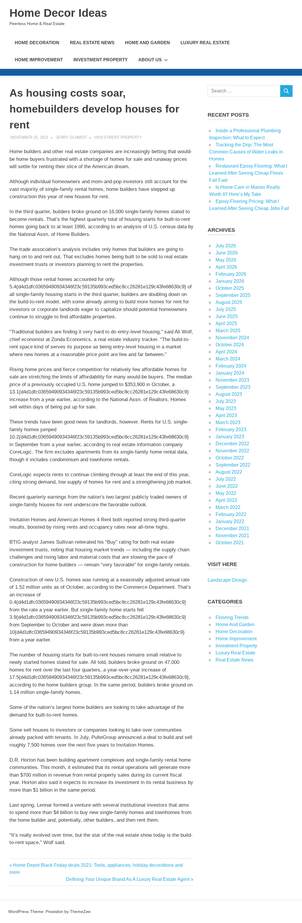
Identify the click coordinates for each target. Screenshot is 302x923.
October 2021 (230, 542)
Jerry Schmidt (71, 137)
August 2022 (229, 471)
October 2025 (230, 288)
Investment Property (100, 59)
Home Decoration (37, 42)
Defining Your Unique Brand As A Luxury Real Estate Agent (128, 879)
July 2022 (226, 479)
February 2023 (231, 429)
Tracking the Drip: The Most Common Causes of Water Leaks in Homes (246, 151)
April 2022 (226, 500)
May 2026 (226, 259)
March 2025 (228, 330)
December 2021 (232, 528)
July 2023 (226, 401)
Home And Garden (147, 42)
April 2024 (226, 351)
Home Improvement (39, 59)
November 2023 (232, 380)
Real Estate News (92, 42)
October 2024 (230, 344)
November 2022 (232, 450)
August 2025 (229, 302)
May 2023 (226, 408)
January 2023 (230, 436)
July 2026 (226, 245)
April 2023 (226, 415)
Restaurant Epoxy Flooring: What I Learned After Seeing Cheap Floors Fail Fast (248, 173)
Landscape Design (227, 580)
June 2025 (227, 316)
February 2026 (231, 274)
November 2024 (232, 337)
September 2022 (233, 464)
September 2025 (233, 295)
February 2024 (231, 365)
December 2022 (232, 443)
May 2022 (226, 493)
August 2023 (229, 394)
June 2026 (227, 252)
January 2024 (230, 373)
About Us (150, 59)
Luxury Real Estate (205, 42)
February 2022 (231, 514)
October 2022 (230, 457)
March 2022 (228, 507)
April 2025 (226, 323)
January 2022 (230, 521)
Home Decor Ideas (58, 13)
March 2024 (228, 358)
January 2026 (230, 281)
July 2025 (226, 309)
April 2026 (226, 266)
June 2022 (227, 486)
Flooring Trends (232, 617)
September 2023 (233, 387)
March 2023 (228, 422)
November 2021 (232, 535)
